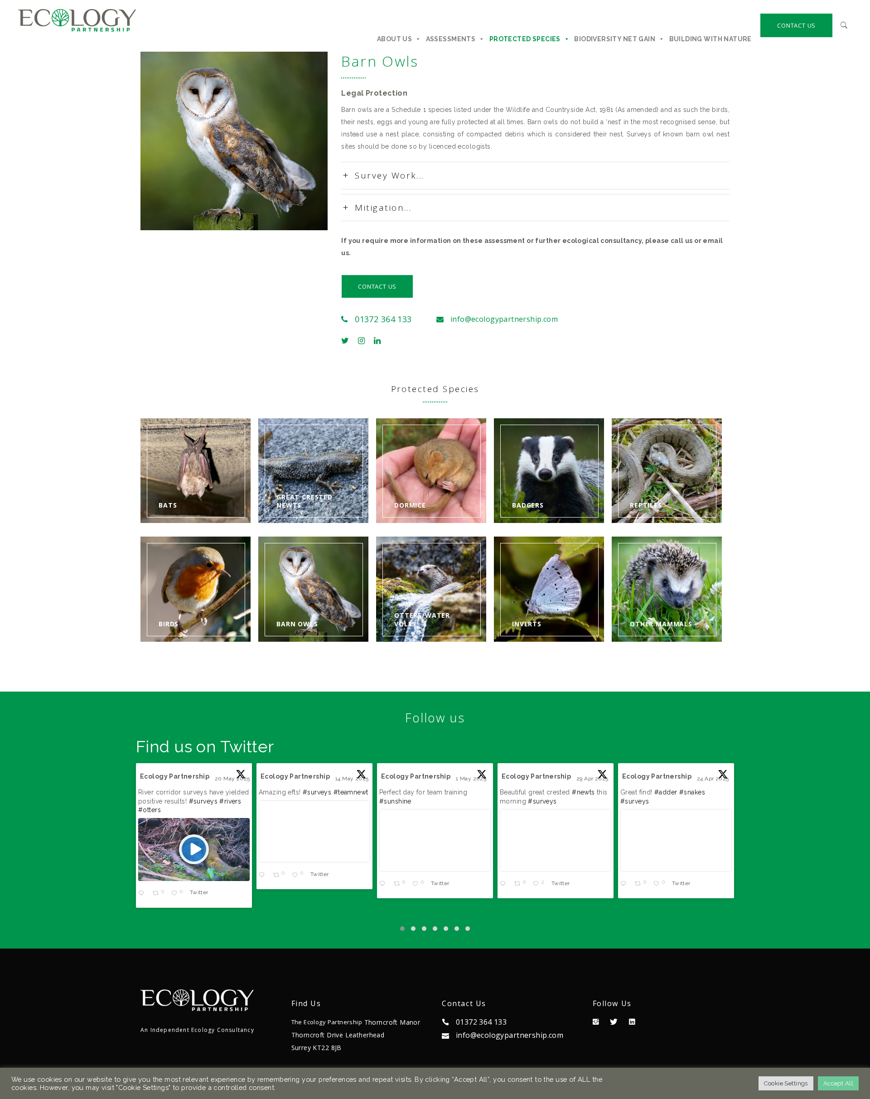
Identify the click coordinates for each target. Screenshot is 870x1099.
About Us (394, 39)
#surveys (203, 801)
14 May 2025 (352, 778)
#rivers (230, 801)
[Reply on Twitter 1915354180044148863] (625, 884)
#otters (149, 809)
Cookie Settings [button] (785, 1083)
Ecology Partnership (174, 776)
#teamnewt (351, 792)
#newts (583, 792)
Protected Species (525, 39)
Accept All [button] (838, 1083)
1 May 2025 (472, 778)
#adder (665, 792)
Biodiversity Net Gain (614, 39)
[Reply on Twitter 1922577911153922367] (263, 875)
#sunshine (395, 801)
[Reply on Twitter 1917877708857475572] (384, 884)
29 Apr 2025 (593, 778)
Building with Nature (710, 39)
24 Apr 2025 (713, 778)
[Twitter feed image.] (314, 831)
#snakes (692, 792)
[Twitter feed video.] (194, 849)
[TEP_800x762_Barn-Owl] (234, 141)
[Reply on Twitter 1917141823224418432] (505, 884)
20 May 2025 (233, 778)
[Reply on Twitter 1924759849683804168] (143, 894)
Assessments (451, 39)
